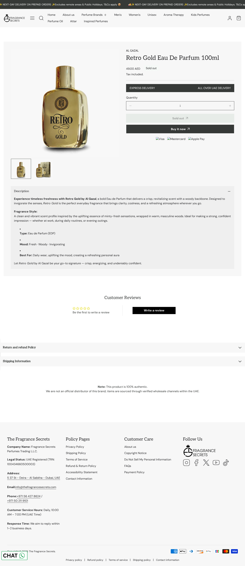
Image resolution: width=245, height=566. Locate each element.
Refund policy (95, 560)
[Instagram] (186, 463)
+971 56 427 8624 (29, 496)
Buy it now (178, 129)
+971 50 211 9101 (17, 501)
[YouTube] (216, 463)
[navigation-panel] (32, 18)
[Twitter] (206, 463)
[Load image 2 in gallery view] (43, 169)
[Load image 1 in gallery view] (21, 169)
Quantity (132, 97)
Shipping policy (142, 560)
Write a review (154, 310)
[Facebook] (196, 463)
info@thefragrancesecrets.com (35, 487)
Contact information (167, 560)
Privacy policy (74, 560)
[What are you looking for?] (41, 18)
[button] (94, 15)
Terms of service (118, 560)
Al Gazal (132, 50)
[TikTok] (226, 463)
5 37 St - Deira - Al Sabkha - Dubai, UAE (33, 478)
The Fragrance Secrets (42, 551)
